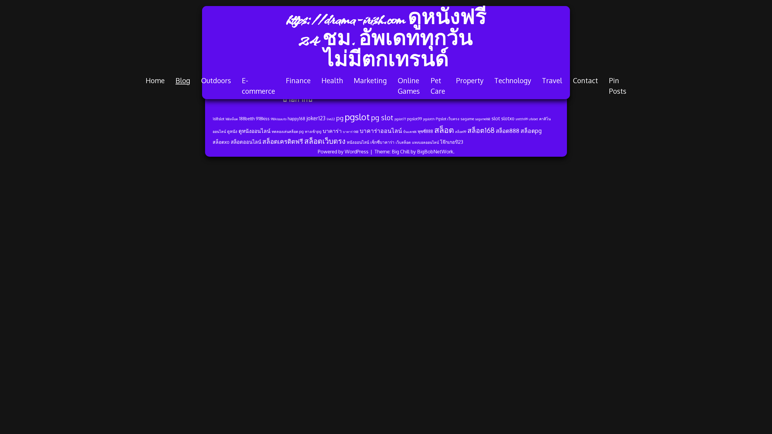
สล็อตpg (531, 130)
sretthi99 (522, 119)
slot (496, 118)
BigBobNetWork (435, 152)
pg (339, 118)
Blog (183, 80)
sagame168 (482, 119)
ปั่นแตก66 (409, 132)
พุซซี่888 (425, 131)
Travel (552, 80)
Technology (512, 80)
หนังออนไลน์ (358, 142)
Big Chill (401, 152)
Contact (585, 80)
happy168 (296, 118)
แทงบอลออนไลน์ (425, 142)
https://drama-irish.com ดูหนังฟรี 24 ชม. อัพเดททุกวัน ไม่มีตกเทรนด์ (386, 40)
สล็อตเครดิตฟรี (282, 141)
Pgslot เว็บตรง (447, 118)
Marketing (370, 80)
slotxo (507, 118)
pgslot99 (414, 118)
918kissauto (278, 119)
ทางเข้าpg (313, 131)
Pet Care (438, 85)
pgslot (357, 116)
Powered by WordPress (344, 152)
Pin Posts (617, 85)
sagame (467, 118)
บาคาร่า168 (351, 132)
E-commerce (258, 85)
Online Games (409, 85)
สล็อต (444, 129)
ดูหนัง (232, 131)
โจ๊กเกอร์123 (451, 142)
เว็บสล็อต (403, 142)
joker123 (315, 118)
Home (155, 80)
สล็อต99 (460, 132)
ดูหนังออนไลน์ (255, 130)
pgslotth (429, 119)
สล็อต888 (507, 130)
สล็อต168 (481, 130)
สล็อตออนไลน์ (246, 142)
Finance (298, 80)
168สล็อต (232, 119)
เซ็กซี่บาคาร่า (382, 142)
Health (332, 80)
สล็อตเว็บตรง (325, 141)
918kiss (263, 118)
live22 (331, 119)
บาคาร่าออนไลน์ (381, 130)
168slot (218, 118)
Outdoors (216, 80)
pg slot (382, 117)
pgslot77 (400, 119)
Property (469, 80)
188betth (247, 118)
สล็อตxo (221, 142)
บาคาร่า (332, 130)
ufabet (533, 119)
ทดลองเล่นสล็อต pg (288, 131)
